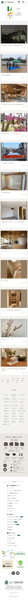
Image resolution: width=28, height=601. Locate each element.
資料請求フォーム (7, 458)
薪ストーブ (13, 419)
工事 (5, 413)
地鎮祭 (5, 411)
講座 (13, 421)
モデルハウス (13, 405)
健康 (21, 408)
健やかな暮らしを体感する (15, 516)
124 (13, 380)
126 (22, 380)
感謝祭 (5, 416)
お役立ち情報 (5, 399)
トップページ (11, 488)
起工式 (20, 421)
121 (23, 378)
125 (17, 380)
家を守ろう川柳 (20, 411)
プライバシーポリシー (14, 592)
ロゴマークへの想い (12, 545)
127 (8, 382)
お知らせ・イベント (14, 535)
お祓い (13, 399)
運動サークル (5, 424)
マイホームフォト (21, 401)
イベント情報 (22, 447)
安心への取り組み (12, 498)
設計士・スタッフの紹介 (13, 500)
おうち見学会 (5, 447)
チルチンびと (13, 401)
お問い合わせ (11, 508)
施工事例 (10, 527)
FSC (5, 394)
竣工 (5, 419)
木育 (13, 416)
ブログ (9, 540)
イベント (20, 394)
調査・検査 (5, 421)
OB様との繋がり (14, 394)
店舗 (13, 413)
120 (18, 378)
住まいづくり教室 (16, 447)
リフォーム (20, 405)
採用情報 (10, 505)
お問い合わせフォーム (14, 458)
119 (13, 378)
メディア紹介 (5, 405)
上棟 (5, 408)
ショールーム (20, 399)
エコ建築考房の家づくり (13, 493)
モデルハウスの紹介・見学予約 (15, 519)
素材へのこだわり (12, 495)
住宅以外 (13, 408)
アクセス (10, 511)
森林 (21, 416)
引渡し (21, 413)
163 (17, 382)
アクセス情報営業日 (20, 458)
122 (3, 380)
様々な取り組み (11, 543)
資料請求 (10, 529)
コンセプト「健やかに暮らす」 (15, 490)
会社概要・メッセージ (13, 503)
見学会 (20, 419)
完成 (13, 411)
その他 (5, 401)
